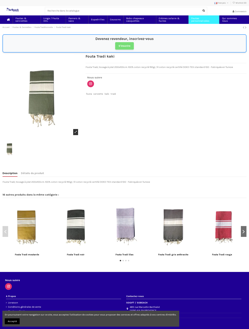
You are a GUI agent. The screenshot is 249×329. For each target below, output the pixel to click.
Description (10, 173)
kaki (107, 93)
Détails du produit (32, 173)
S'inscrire (124, 45)
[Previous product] (244, 27)
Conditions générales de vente (24, 306)
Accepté (12, 321)
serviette (98, 93)
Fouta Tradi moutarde (27, 254)
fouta (89, 93)
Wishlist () (240, 3)
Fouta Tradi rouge (222, 254)
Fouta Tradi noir (76, 254)
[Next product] (245, 27)
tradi (113, 93)
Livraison (13, 302)
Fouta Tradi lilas (124, 254)
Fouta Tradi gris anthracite (173, 254)
